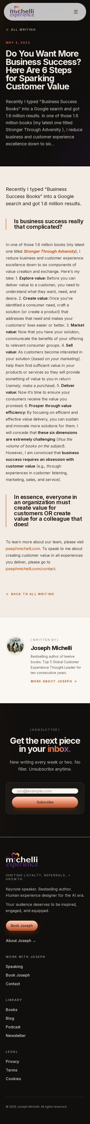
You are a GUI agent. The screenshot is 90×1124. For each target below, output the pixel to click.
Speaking (14, 966)
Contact (13, 983)
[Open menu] (76, 11)
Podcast (13, 1026)
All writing (23, 29)
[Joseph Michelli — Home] (22, 12)
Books (11, 1009)
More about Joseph (51, 681)
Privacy (12, 1061)
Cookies (13, 1078)
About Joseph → (21, 940)
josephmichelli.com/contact (30, 568)
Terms (11, 1070)
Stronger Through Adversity (49, 251)
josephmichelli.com (23, 548)
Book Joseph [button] (22, 926)
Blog (10, 1018)
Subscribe (45, 802)
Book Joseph (18, 975)
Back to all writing (32, 594)
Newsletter (16, 1035)
